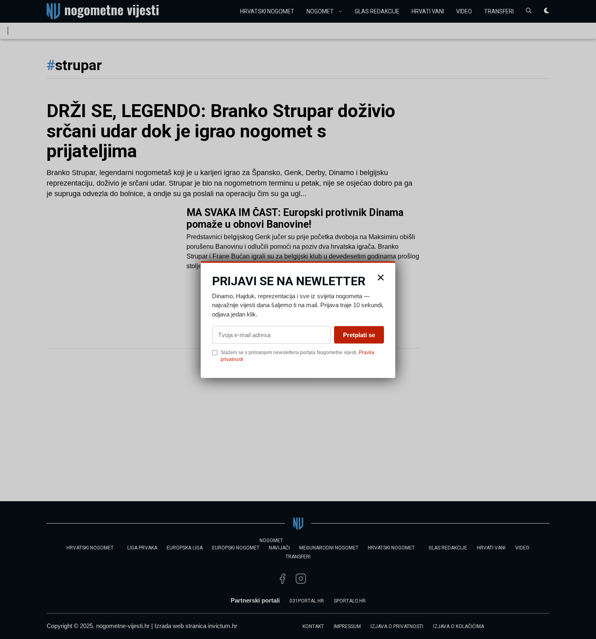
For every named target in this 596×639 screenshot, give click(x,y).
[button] (380, 277)
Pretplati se (359, 334)
